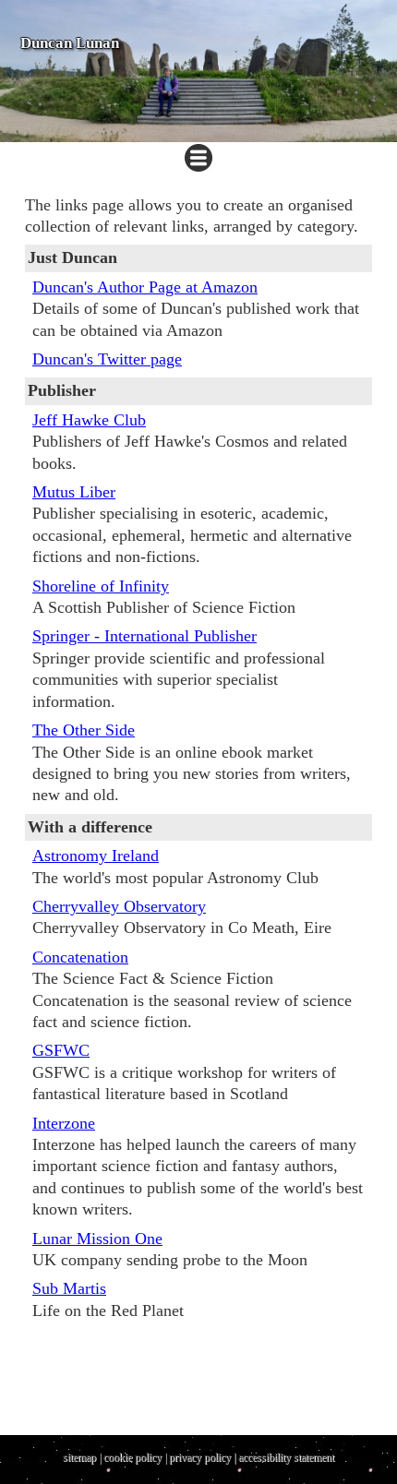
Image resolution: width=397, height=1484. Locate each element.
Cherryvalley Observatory (119, 906)
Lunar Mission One (97, 1238)
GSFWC (61, 1050)
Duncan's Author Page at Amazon (145, 287)
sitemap (79, 1457)
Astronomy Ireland (95, 855)
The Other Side (83, 730)
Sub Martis (69, 1288)
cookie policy (132, 1457)
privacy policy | (203, 1457)
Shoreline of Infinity (100, 586)
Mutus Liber (73, 492)
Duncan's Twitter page (107, 359)
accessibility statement (286, 1457)
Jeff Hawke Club (89, 420)
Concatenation (80, 957)
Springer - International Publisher (144, 636)
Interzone (63, 1123)
